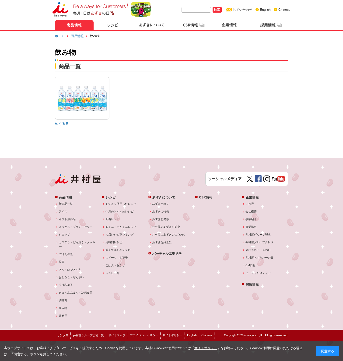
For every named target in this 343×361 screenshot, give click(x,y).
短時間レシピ (114, 242)
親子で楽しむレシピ (118, 250)
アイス (63, 211)
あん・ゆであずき (70, 269)
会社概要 (251, 211)
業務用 (63, 315)
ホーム (60, 36)
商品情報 (77, 36)
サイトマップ (116, 335)
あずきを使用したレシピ (121, 203)
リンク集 (62, 335)
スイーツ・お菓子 (117, 257)
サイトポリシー (205, 348)
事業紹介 (251, 219)
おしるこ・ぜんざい (71, 277)
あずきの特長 (160, 211)
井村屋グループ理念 (258, 234)
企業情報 (252, 197)
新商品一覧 (66, 203)
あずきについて (163, 197)
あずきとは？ (160, 203)
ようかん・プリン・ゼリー (75, 227)
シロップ (64, 234)
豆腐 (61, 262)
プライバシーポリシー (144, 335)
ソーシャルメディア (258, 273)
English (265, 9)
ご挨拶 (250, 203)
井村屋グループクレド (259, 242)
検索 (217, 9)
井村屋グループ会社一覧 (88, 335)
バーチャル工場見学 (167, 253)
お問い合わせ (242, 9)
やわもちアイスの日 (258, 250)
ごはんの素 (66, 254)
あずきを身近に (162, 242)
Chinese (284, 9)
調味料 (63, 300)
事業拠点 (251, 227)
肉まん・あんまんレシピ (121, 227)
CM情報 (251, 265)
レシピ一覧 (112, 273)
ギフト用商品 (67, 219)
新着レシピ (112, 219)
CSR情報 (205, 197)
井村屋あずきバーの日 (259, 257)
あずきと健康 (160, 219)
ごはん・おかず (115, 265)
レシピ (111, 197)
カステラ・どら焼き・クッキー (77, 244)
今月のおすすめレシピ (119, 211)
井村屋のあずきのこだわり (169, 234)
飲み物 (63, 308)
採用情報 (252, 284)
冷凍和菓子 (66, 285)
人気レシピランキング (119, 234)
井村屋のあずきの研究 (166, 227)
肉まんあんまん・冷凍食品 (75, 292)
